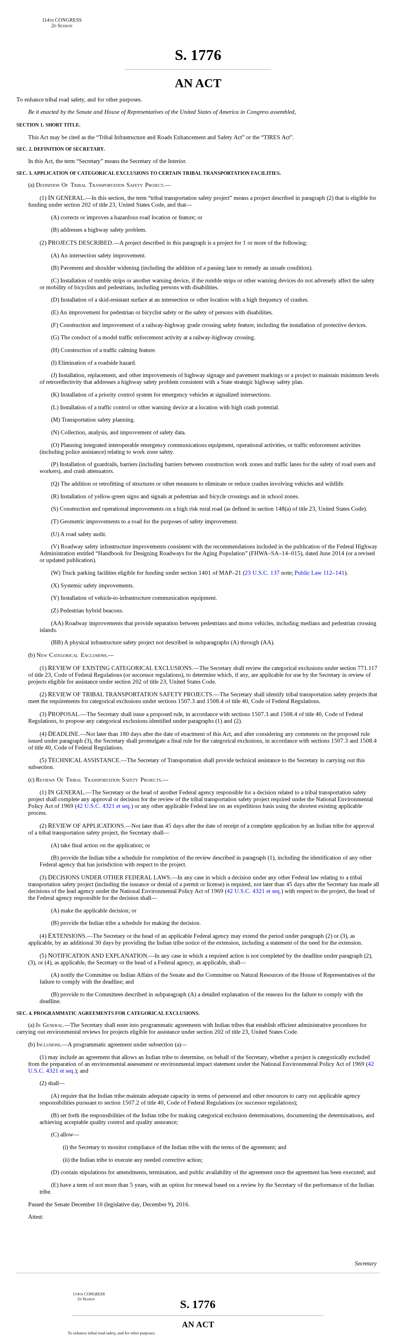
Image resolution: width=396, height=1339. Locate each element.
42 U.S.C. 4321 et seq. (104, 806)
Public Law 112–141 (320, 572)
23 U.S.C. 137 (262, 572)
